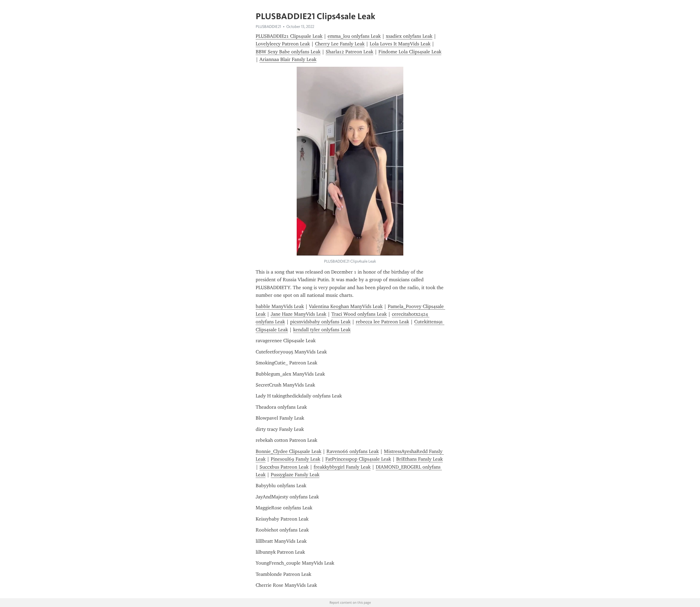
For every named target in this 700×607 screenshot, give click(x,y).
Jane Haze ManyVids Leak (298, 314)
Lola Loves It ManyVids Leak (400, 44)
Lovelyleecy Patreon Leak (283, 44)
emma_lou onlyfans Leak (354, 36)
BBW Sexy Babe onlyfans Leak (288, 52)
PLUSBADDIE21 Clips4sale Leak (289, 36)
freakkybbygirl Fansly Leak (342, 467)
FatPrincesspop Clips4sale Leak (358, 459)
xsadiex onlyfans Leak (409, 36)
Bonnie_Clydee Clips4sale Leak (288, 451)
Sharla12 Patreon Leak (349, 52)
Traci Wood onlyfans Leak (359, 314)
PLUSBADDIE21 (268, 26)
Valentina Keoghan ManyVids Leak (346, 306)
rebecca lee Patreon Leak (382, 322)
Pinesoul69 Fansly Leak (295, 459)
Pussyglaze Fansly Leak (295, 475)
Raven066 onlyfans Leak (352, 451)
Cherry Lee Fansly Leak (339, 44)
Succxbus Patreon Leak (283, 467)
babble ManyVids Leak (280, 306)
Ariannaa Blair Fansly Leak (287, 59)
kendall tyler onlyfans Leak (322, 330)
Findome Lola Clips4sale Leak (409, 52)
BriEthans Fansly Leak (419, 459)
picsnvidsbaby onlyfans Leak (320, 322)
